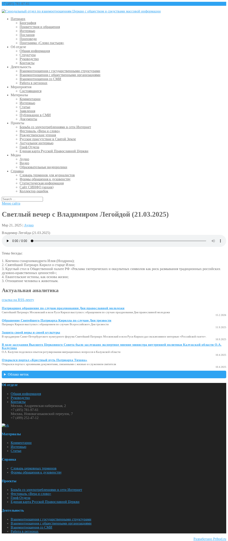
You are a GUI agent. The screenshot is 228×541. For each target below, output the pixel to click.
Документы (28, 119)
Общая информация (35, 51)
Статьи (25, 107)
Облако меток (18, 374)
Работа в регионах (33, 83)
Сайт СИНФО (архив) (36, 187)
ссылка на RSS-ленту (18, 300)
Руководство (29, 59)
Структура (28, 55)
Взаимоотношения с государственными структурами (60, 71)
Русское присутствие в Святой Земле (48, 139)
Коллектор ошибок (34, 191)
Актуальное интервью (36, 143)
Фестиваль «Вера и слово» (40, 131)
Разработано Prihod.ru (209, 539)
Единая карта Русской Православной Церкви (54, 151)
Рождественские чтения (38, 135)
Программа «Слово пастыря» (42, 43)
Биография (28, 23)
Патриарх (18, 19)
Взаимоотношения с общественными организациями (60, 75)
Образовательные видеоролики (43, 167)
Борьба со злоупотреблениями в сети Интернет (55, 127)
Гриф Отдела (29, 147)
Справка (17, 171)
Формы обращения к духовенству (45, 179)
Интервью (27, 31)
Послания (27, 35)
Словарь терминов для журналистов (47, 175)
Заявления (27, 111)
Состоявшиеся (30, 91)
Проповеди (28, 39)
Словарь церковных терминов (34, 468)
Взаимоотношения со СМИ (40, 79)
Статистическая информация (42, 183)
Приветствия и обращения (40, 27)
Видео (24, 163)
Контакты (27, 63)
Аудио (24, 159)
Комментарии (30, 99)
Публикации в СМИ (35, 115)
